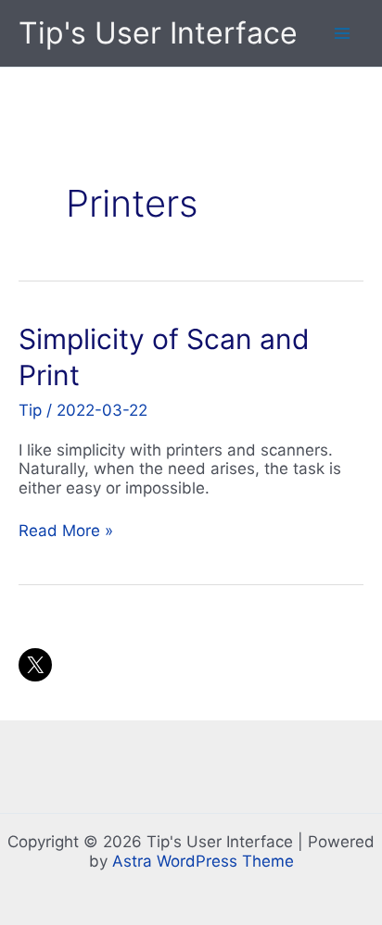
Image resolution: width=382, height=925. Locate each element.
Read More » (66, 530)
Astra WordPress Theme (203, 861)
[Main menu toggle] (343, 33)
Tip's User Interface (158, 33)
